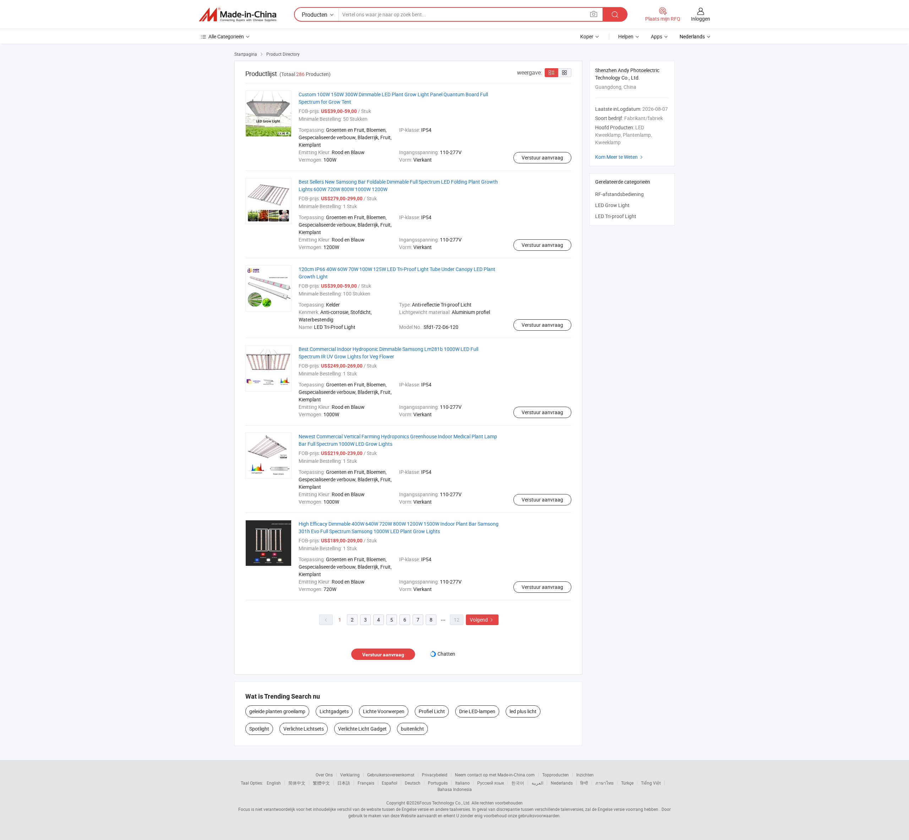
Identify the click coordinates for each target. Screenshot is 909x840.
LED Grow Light (612, 205)
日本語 (343, 783)
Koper (586, 36)
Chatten (446, 653)
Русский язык (490, 783)
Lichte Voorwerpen (383, 711)
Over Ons (324, 774)
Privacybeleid (434, 774)
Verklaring (350, 774)
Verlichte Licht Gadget (362, 728)
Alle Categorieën (226, 36)
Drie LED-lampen (477, 711)
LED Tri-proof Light (615, 216)
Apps (656, 36)
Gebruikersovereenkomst (390, 774)
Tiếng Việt (651, 783)
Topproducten (555, 774)
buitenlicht (412, 728)
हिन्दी (584, 783)
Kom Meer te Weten (619, 156)
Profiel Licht (432, 711)
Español (389, 783)
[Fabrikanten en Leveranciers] (237, 14)
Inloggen (700, 18)
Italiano (462, 783)
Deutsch (412, 783)
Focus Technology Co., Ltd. (444, 803)
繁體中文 (321, 783)
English (274, 783)
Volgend (482, 619)
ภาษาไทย (604, 783)
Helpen (625, 36)
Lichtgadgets (334, 711)
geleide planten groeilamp (277, 711)
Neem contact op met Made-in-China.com (495, 774)
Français (366, 783)
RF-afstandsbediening (619, 194)
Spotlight (259, 728)
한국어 (517, 783)
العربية (537, 783)
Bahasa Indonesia (454, 789)
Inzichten (585, 774)
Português (438, 783)
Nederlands (562, 783)
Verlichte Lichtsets (303, 728)
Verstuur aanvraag (542, 157)
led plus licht (523, 711)
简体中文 (296, 783)
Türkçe (627, 783)
